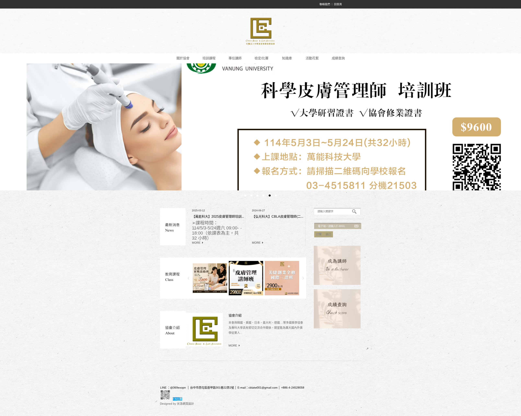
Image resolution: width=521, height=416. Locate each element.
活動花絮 (312, 58)
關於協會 (182, 58)
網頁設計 (188, 403)
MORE (196, 242)
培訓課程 (209, 58)
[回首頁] (260, 30)
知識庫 (287, 58)
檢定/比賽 (261, 58)
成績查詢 (338, 58)
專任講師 (235, 58)
